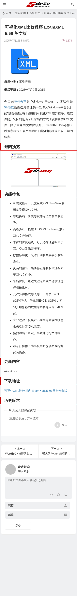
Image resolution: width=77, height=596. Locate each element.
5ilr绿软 (9, 107)
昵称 (11, 505)
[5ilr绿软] (38, 4)
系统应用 (34, 13)
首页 (8, 13)
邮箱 (11, 515)
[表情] (58, 495)
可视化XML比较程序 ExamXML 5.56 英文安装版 (35, 390)
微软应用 (20, 13)
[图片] (65, 495)
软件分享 (20, 101)
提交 (18, 525)
